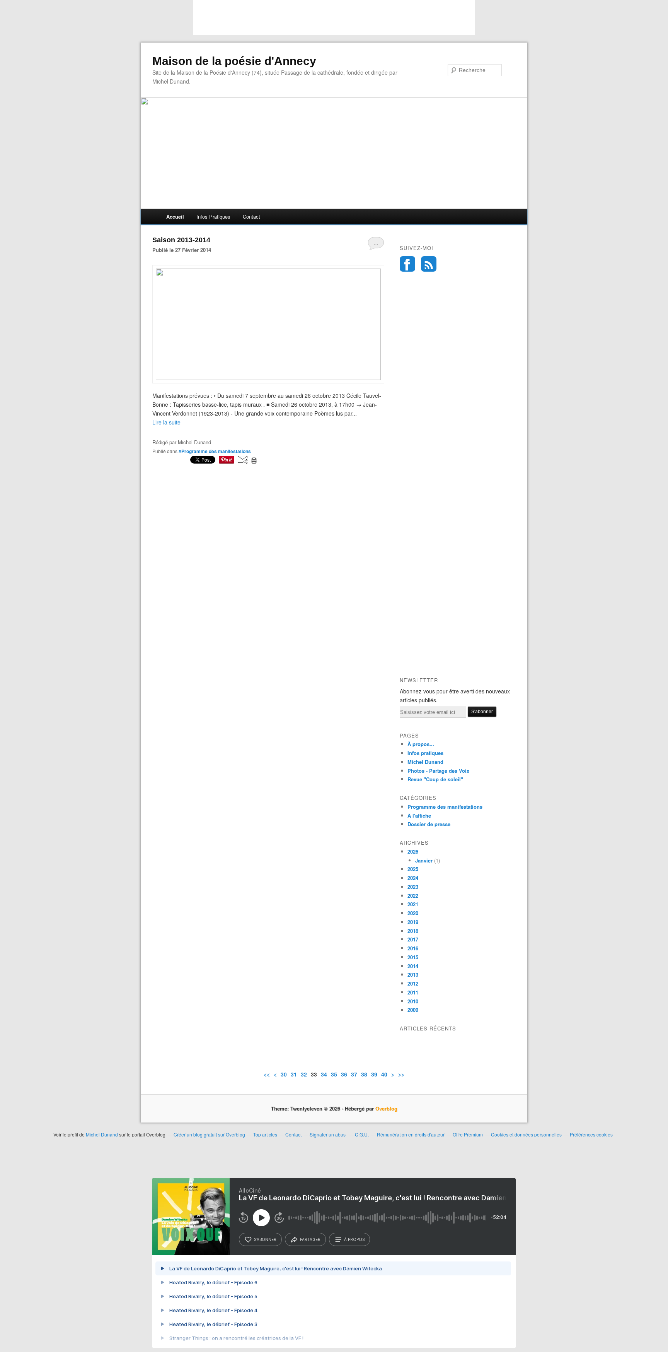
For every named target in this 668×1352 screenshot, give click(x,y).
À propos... (420, 744)
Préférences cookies (591, 1134)
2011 (412, 992)
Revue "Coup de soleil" (435, 779)
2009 (412, 1009)
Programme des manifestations (444, 806)
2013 (412, 974)
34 (324, 1074)
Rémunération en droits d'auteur (411, 1134)
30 (284, 1074)
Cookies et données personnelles (526, 1134)
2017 (412, 939)
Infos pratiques (213, 216)
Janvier (424, 860)
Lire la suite (166, 422)
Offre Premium (468, 1134)
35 (334, 1074)
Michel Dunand (425, 761)
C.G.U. (362, 1134)
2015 (412, 957)
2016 (412, 948)
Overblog (386, 1108)
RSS (428, 264)
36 (344, 1074)
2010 (412, 1001)
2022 (412, 895)
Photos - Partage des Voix (438, 770)
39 (374, 1074)
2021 (412, 904)
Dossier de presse (428, 824)
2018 (412, 930)
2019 (412, 922)
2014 (412, 966)
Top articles (265, 1134)
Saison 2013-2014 (181, 240)
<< (267, 1074)
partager (310, 1239)
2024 (412, 877)
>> (401, 1074)
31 (294, 1074)
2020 (412, 913)
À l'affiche (419, 815)
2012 (412, 983)
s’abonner (265, 1239)
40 (384, 1074)
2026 (412, 851)
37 (354, 1074)
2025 (412, 869)
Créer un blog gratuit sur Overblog (209, 1134)
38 (364, 1074)
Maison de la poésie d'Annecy (234, 61)
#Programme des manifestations (215, 451)
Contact (251, 216)
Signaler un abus (328, 1134)
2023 (412, 886)
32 (304, 1074)
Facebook (407, 264)
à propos (354, 1239)
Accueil (175, 216)
